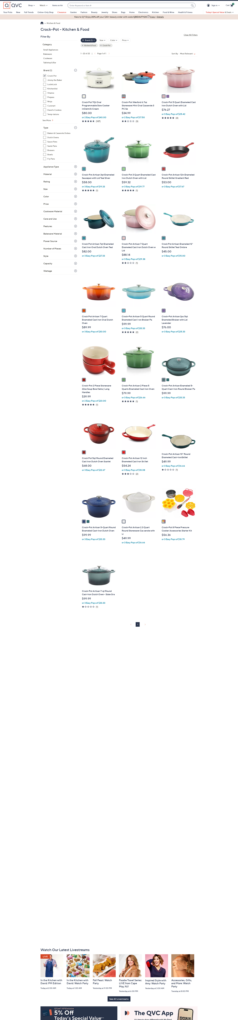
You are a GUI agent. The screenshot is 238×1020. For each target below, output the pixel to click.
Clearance (61, 12)
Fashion (84, 12)
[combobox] (129, 5)
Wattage (47, 271)
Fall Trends (29, 12)
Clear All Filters (191, 35)
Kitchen (155, 12)
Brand (47, 70)
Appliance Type (51, 166)
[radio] (84, 96)
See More (47, 120)
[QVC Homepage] (42, 23)
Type (45, 127)
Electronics (143, 12)
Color (46, 196)
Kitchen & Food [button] (90, 45)
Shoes (114, 12)
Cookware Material (52, 211)
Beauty (94, 12)
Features (47, 226)
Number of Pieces (52, 248)
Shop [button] (30, 5)
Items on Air (57, 5)
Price (46, 204)
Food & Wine (168, 12)
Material (47, 174)
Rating (46, 181)
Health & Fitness (185, 12)
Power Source (50, 241)
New (18, 12)
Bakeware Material (52, 233)
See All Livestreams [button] (119, 999)
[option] (119, 17)
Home (132, 12)
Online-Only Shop (45, 12)
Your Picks (7, 12)
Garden (73, 12)
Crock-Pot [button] (106, 45)
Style (45, 256)
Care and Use (50, 218)
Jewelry (104, 12)
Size (45, 189)
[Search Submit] (192, 5)
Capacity (47, 263)
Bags (123, 12)
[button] (209, 5)
